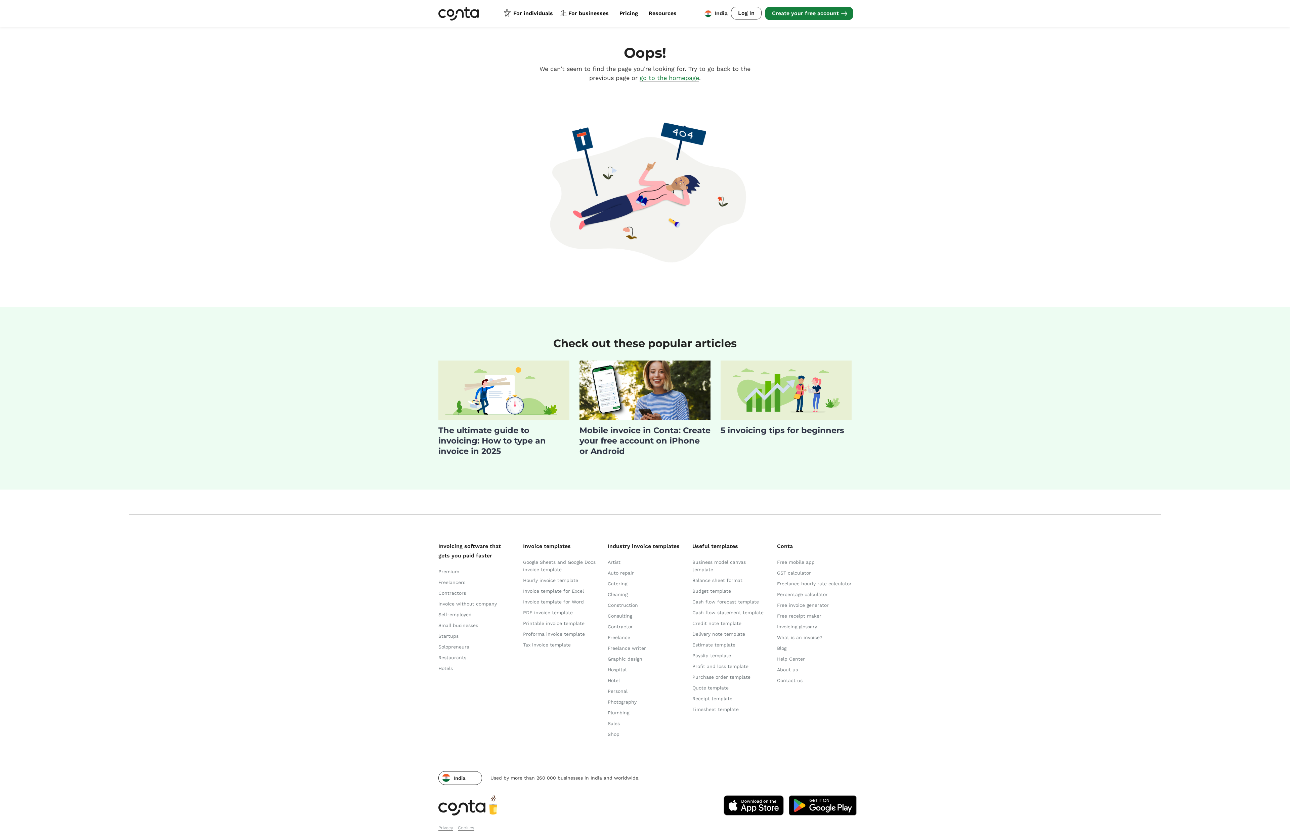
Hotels (445, 668)
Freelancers (451, 582)
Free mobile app (796, 562)
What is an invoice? (799, 637)
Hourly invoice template (550, 580)
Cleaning (618, 594)
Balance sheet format (717, 580)
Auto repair (621, 573)
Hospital (617, 669)
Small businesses (458, 625)
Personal (618, 691)
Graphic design (625, 659)
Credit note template (716, 623)
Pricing (628, 13)
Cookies (466, 827)
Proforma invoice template (554, 634)
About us (787, 669)
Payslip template (711, 655)
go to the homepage (669, 77)
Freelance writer (627, 648)
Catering (617, 583)
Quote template (710, 687)
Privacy (445, 827)
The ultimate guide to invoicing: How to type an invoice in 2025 (492, 440)
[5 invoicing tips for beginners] (786, 418)
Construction (623, 605)
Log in (746, 13)
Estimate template (713, 644)
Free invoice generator (803, 605)
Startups (448, 636)
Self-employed (455, 614)
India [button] (721, 13)
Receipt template (712, 698)
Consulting (620, 616)
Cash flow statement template (728, 612)
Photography (622, 702)
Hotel (614, 680)
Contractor (620, 626)
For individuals (533, 13)
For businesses (588, 13)
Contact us (790, 680)
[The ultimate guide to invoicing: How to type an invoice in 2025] (503, 418)
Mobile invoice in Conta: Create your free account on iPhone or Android (645, 440)
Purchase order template (721, 677)
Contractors (452, 593)
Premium (448, 571)
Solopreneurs (453, 647)
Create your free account (805, 13)
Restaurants (452, 657)
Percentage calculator (802, 594)
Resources (663, 13)
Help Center (791, 659)
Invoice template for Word (553, 601)
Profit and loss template (720, 666)
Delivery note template (718, 634)
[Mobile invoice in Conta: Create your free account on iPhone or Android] (645, 418)
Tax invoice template (547, 644)
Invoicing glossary (797, 626)
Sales (614, 723)
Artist (614, 562)
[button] (460, 778)
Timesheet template (715, 709)
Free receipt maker (799, 616)
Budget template (711, 591)
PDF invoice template (548, 612)
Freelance (619, 637)
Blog (781, 648)
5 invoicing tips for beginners (782, 430)
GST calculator (794, 573)
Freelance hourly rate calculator (814, 583)
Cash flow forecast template (725, 601)
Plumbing (618, 712)
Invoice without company (467, 603)
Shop (613, 734)
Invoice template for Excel (553, 591)
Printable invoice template (554, 623)
